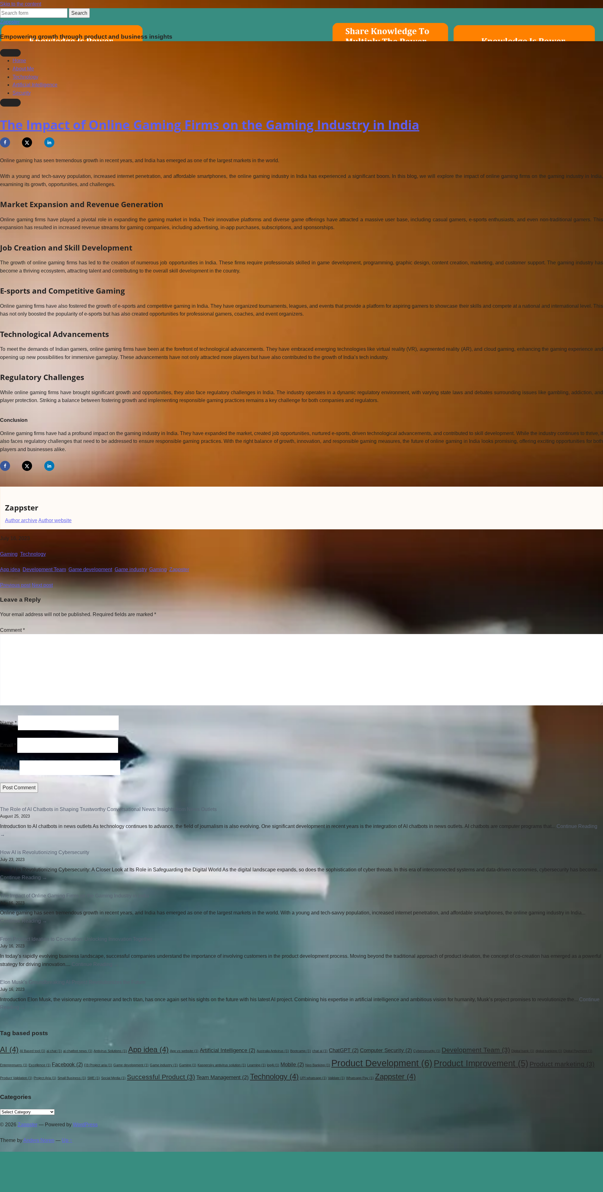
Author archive (21, 520)
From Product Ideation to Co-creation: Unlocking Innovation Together (76, 939)
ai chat (54, 1051)
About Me (23, 68)
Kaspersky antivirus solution (222, 1065)
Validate (336, 1078)
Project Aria (45, 1078)
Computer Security (386, 1050)
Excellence (40, 1065)
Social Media (113, 1078)
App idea (10, 569)
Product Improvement (481, 1063)
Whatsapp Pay (360, 1078)
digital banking (548, 1051)
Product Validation (16, 1078)
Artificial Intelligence (35, 84)
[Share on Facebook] (5, 142)
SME (93, 1078)
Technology (25, 77)
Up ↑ (67, 1140)
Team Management (222, 1077)
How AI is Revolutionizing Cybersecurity (44, 852)
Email (8, 745)
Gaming (9, 554)
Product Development (381, 1063)
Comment (12, 630)
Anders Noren (38, 1140)
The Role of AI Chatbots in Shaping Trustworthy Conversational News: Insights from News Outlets (108, 809)
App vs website (184, 1051)
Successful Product (161, 1076)
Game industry (131, 569)
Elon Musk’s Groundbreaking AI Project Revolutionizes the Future (73, 982)
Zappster (10, 22)
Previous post (15, 585)
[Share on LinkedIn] (49, 142)
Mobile (292, 1065)
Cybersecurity (426, 1051)
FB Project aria (98, 1065)
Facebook (67, 1065)
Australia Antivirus (273, 1051)
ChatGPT (344, 1050)
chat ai (320, 1051)
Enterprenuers (13, 1065)
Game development (90, 569)
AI (9, 1049)
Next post (42, 585)
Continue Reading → (23, 877)
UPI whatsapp (313, 1078)
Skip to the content (20, 4)
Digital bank (522, 1051)
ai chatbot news (77, 1051)
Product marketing (562, 1064)
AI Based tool (32, 1051)
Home (19, 60)
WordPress (85, 1124)
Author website (55, 520)
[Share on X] (27, 142)
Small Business (71, 1078)
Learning (256, 1065)
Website (9, 767)
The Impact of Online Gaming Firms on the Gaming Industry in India (209, 124)
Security (22, 93)
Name (8, 723)
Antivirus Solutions (110, 1051)
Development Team (44, 569)
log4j (273, 1065)
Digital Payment (577, 1051)
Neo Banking (317, 1065)
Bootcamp (300, 1051)
